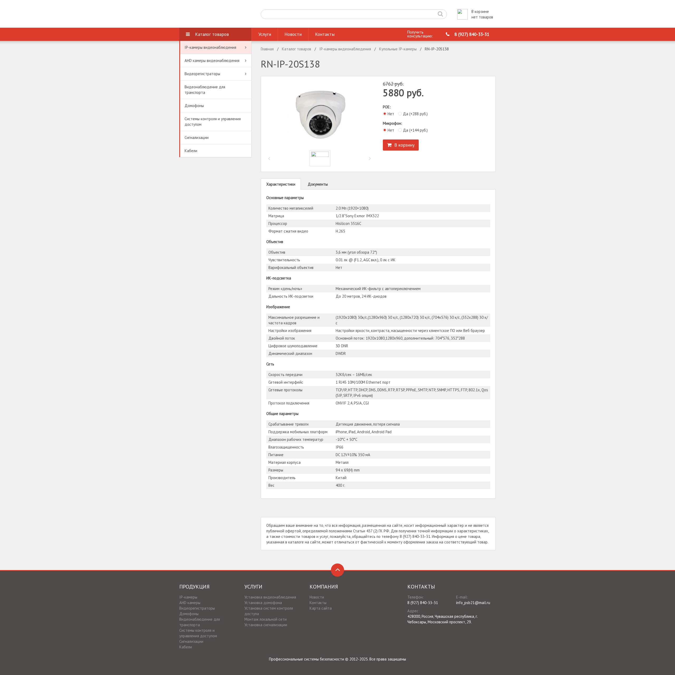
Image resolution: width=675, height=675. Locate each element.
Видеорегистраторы (202, 73)
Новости (293, 34)
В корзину (403, 145)
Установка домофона (263, 602)
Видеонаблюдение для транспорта (205, 89)
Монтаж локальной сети (265, 619)
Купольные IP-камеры (398, 48)
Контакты (325, 34)
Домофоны (194, 105)
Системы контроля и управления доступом (213, 121)
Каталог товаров (212, 34)
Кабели (191, 150)
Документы (318, 184)
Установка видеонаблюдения (270, 597)
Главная (267, 48)
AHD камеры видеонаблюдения (212, 60)
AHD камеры (189, 602)
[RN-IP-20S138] (320, 114)
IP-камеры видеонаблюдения (210, 47)
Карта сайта (321, 608)
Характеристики (280, 184)
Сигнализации (197, 137)
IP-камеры (188, 597)
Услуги (264, 34)
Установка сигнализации (265, 624)
